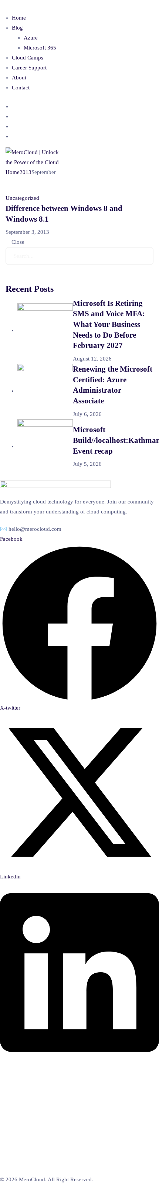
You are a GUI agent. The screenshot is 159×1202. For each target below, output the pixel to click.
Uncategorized (22, 198)
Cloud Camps (27, 58)
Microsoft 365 (40, 48)
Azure (31, 38)
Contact (21, 88)
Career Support (29, 68)
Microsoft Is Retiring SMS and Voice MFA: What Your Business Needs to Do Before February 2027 (109, 324)
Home (19, 18)
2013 (25, 172)
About (19, 78)
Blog (17, 28)
